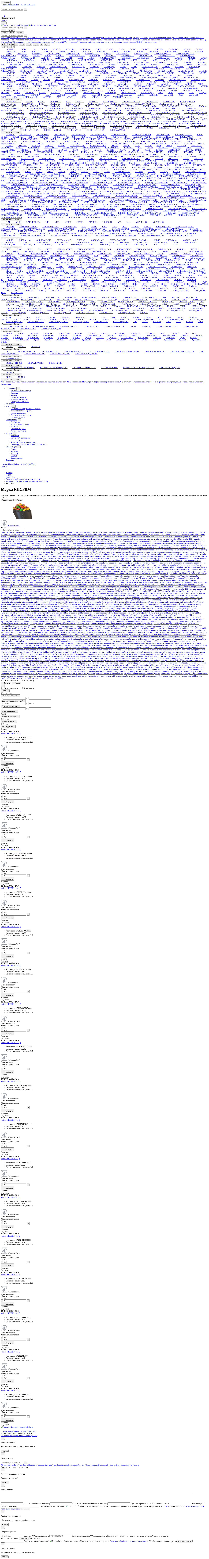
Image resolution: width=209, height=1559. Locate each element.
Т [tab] (34, 44)
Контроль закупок (18, 429)
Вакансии (15, 436)
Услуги (9, 406)
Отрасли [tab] (20, 33)
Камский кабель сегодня (21, 391)
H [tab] (9, 47)
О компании (11, 388)
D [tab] (2, 47)
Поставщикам (11, 420)
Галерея (14, 456)
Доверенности (16, 458)
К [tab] (9, 44)
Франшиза (10, 460)
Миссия (14, 395)
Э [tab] (45, 44)
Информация (11, 447)
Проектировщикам (18, 413)
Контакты (10, 404)
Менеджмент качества (20, 402)
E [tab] (6, 47)
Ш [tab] (41, 44)
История (14, 393)
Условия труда (16, 440)
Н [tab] (16, 44)
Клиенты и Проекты (19, 399)
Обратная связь (8, 18)
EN (5, 20)
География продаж (18, 397)
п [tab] (48, 44)
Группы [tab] (4, 33)
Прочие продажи (18, 417)
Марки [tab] (12, 33)
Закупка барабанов (18, 431)
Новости (14, 454)
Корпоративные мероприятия (23, 442)
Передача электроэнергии (21, 415)
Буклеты (14, 451)
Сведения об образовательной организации (29, 444)
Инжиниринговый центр (21, 411)
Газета (13, 449)
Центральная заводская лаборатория (26, 409)
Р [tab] (27, 44)
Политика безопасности (20, 438)
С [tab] (30, 44)
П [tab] (23, 44)
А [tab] (2, 44)
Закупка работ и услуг (20, 424)
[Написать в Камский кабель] (2, 7)
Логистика (15, 426)
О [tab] (20, 44)
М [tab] (13, 44)
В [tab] (6, 44)
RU (2, 20)
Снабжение (15, 422)
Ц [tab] (37, 44)
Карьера (9, 433)
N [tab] (13, 47)
